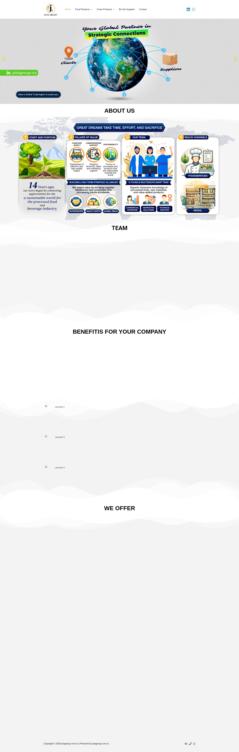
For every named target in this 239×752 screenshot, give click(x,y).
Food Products (82, 9)
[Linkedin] (188, 9)
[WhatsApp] (194, 9)
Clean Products (104, 9)
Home (68, 9)
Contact (143, 9)
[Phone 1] (190, 743)
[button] (90, 9)
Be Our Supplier (127, 9)
